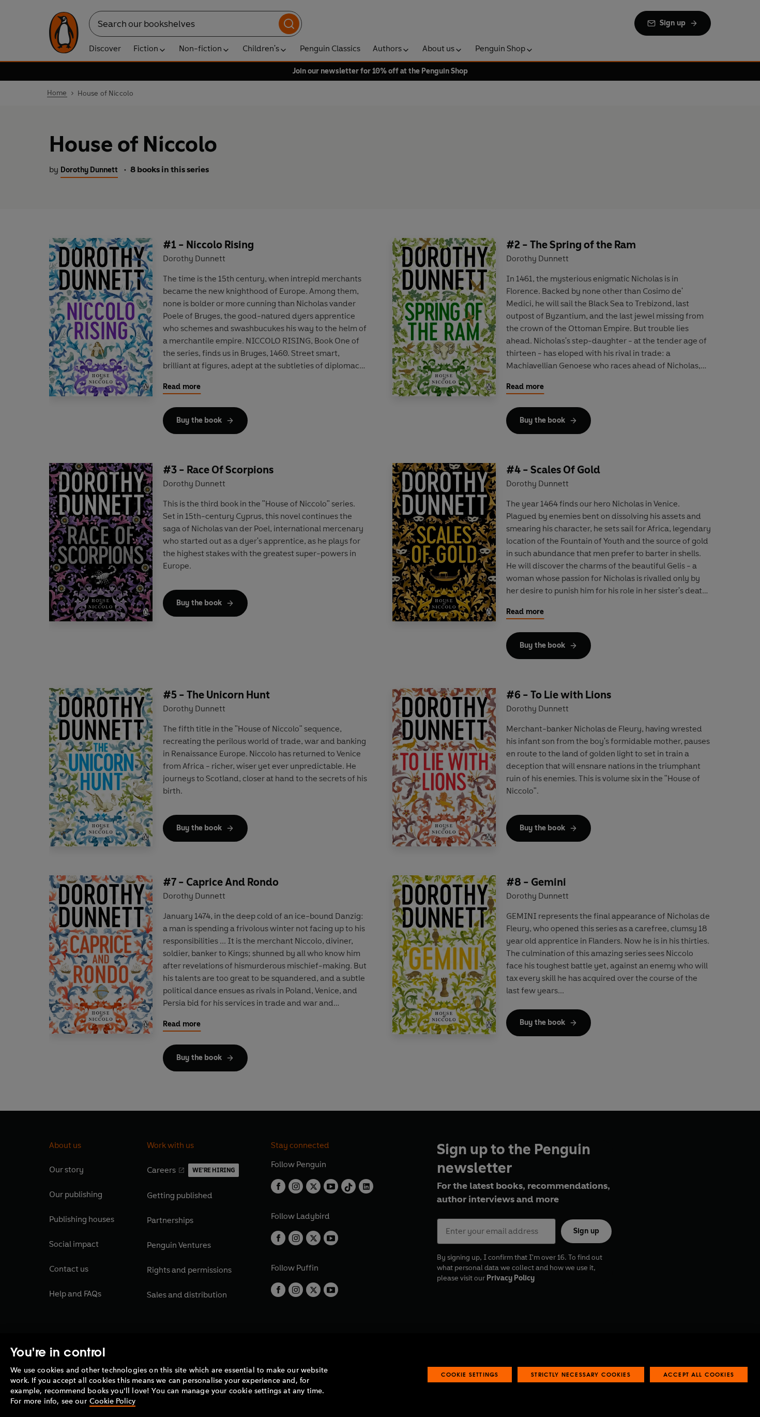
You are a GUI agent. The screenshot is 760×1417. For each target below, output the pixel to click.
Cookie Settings (470, 1374)
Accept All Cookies (698, 1374)
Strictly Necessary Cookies (581, 1374)
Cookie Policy (112, 1401)
